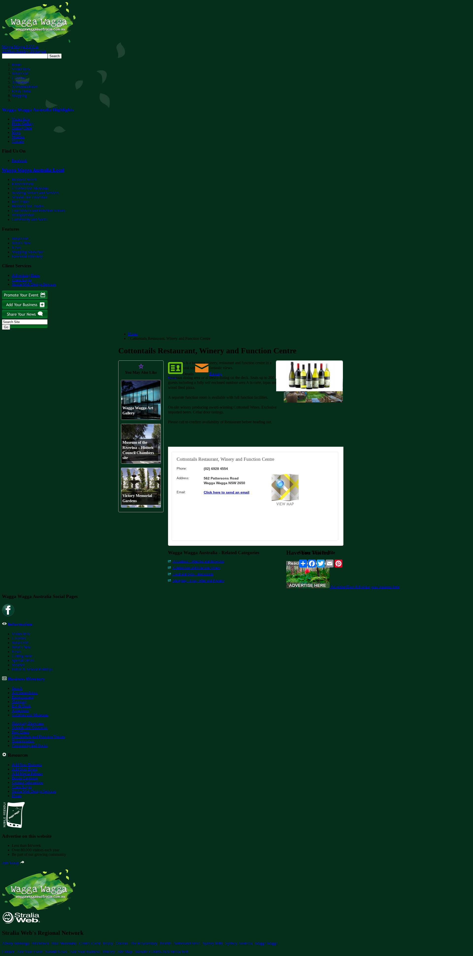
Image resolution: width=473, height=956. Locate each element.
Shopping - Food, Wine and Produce (198, 580)
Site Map (125, 952)
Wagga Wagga (266, 943)
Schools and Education (30, 197)
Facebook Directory (27, 256)
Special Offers (23, 660)
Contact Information (27, 782)
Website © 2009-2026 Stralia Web (161, 952)
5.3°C (24, 49)
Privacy (109, 952)
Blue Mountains (63, 943)
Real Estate (20, 202)
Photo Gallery (23, 123)
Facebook (19, 160)
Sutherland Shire (187, 943)
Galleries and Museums (30, 188)
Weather (18, 137)
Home (16, 65)
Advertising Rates (26, 275)
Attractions (20, 82)
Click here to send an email (226, 492)
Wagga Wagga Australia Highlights (38, 109)
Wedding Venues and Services (35, 193)
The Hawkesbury (143, 943)
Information (20, 624)
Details (188, 374)
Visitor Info (21, 69)
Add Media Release (27, 773)
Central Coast (89, 943)
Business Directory (26, 679)
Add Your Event (24, 769)
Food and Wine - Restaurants (192, 574)
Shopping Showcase (28, 252)
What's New (21, 243)
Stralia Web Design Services (34, 284)
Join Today (11, 863)
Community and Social (30, 219)
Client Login (22, 280)
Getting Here (22, 128)
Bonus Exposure (25, 778)
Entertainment (23, 184)
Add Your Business (27, 765)
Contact (8, 952)
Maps (16, 132)
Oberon (122, 943)
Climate (18, 141)
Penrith (165, 943)
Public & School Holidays (32, 669)
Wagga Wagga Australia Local (33, 170)
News (16, 247)
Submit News (56, 952)
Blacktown (40, 943)
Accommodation (25, 87)
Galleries (19, 78)
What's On (20, 73)
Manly (108, 943)
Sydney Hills (213, 943)
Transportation (23, 215)
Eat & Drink (21, 91)
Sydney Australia (238, 943)
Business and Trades (28, 206)
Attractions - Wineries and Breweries (198, 561)
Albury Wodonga (15, 943)
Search (17, 688)
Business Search (24, 179)
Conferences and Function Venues (38, 210)
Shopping (19, 96)
